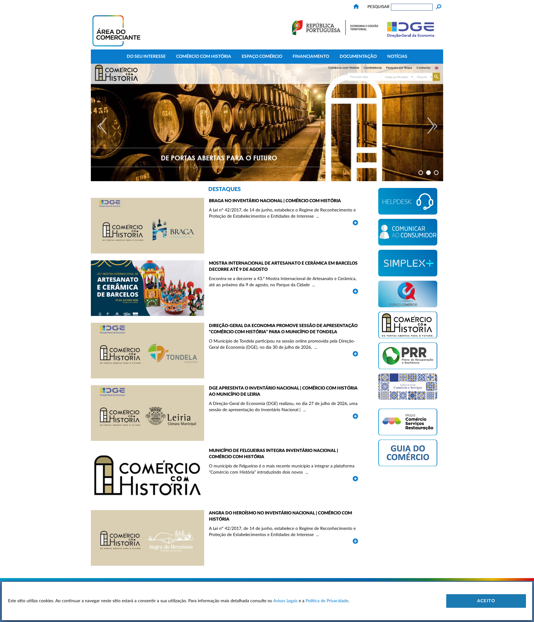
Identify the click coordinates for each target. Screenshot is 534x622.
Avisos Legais (285, 601)
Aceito (486, 601)
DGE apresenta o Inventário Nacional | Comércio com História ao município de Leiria (283, 391)
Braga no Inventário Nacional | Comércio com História (275, 201)
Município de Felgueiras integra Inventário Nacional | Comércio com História (273, 454)
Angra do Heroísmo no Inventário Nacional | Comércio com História (280, 516)
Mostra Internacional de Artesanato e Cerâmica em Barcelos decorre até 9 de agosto (283, 266)
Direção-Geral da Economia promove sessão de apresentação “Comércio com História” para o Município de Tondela (283, 329)
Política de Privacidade (327, 601)
